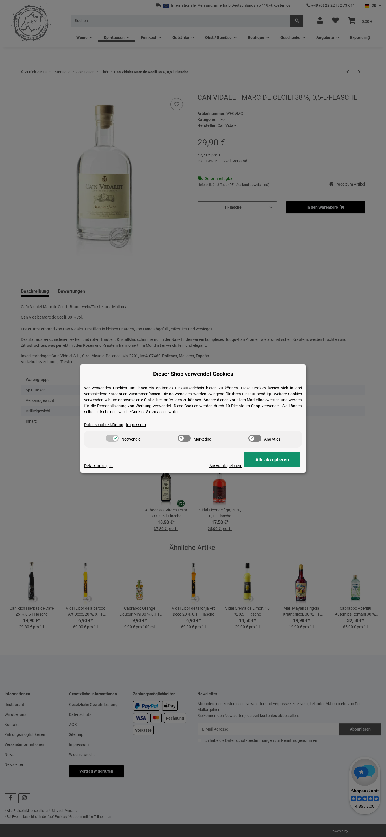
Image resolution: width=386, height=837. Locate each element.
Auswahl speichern (225, 465)
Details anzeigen (98, 465)
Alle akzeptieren (272, 459)
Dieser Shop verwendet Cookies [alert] (193, 373)
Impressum (136, 424)
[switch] (112, 438)
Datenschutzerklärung (103, 424)
